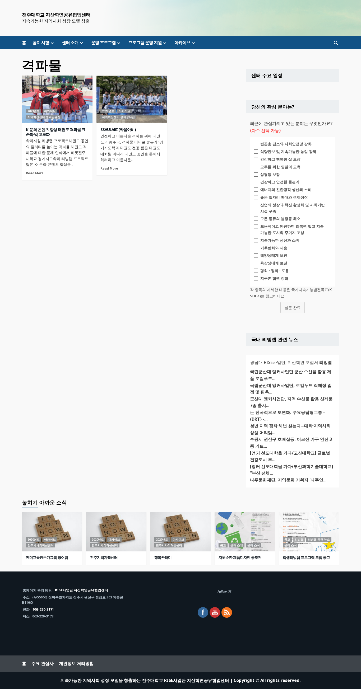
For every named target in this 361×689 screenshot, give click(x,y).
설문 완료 (292, 307)
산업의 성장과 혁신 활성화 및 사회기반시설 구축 (292, 208)
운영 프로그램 (103, 42)
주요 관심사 (42, 663)
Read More (35, 173)
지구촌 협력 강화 (274, 278)
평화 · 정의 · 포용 (274, 270)
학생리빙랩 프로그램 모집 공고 (306, 557)
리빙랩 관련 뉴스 (319, 539)
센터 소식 (253, 545)
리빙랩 (299, 539)
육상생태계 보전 (273, 262)
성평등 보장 (270, 174)
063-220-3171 (43, 609)
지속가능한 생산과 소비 (279, 240)
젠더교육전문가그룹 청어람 (47, 557)
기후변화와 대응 (273, 247)
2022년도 (108, 111)
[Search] (335, 43)
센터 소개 (70, 42)
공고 (223, 545)
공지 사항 (41, 42)
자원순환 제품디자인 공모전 (240, 557)
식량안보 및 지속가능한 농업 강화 (288, 151)
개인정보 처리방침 (76, 663)
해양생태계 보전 (273, 255)
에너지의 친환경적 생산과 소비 (286, 189)
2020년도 (33, 539)
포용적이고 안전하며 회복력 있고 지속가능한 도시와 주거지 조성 (292, 229)
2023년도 (33, 111)
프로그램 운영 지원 (145, 42)
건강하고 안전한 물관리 (279, 181)
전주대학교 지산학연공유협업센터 (56, 14)
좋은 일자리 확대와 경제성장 (284, 197)
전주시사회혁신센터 (40, 545)
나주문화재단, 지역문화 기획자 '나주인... (288, 480)
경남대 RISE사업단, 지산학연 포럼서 (291, 362)
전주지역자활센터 (104, 557)
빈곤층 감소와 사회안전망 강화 (286, 143)
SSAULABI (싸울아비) (118, 129)
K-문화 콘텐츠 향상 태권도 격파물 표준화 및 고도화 (55, 132)
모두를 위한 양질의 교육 (280, 166)
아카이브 (182, 42)
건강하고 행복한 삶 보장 (280, 159)
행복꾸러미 (163, 557)
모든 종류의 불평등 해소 (280, 218)
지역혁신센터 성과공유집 (43, 117)
